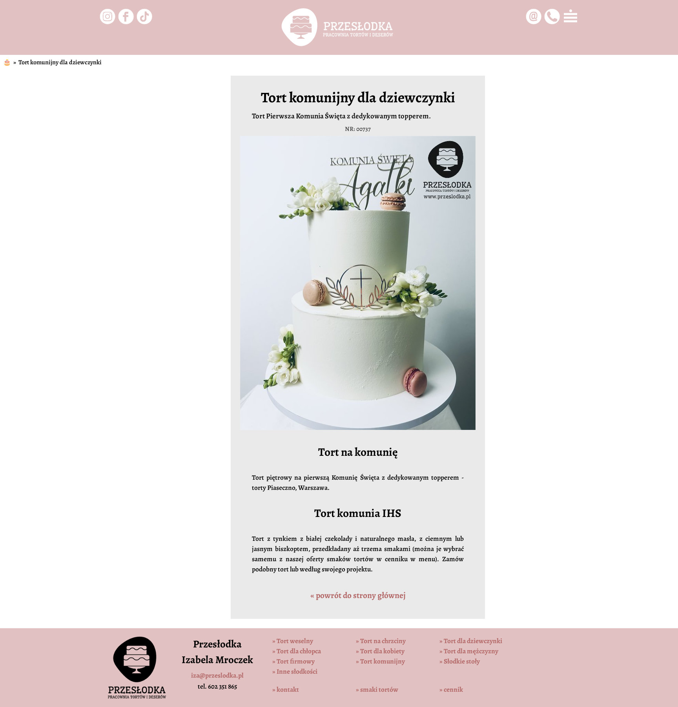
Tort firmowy (293, 661)
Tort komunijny (380, 661)
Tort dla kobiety (380, 651)
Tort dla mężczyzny (468, 651)
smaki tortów (377, 689)
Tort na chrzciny (381, 640)
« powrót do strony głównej (358, 595)
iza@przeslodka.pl (217, 675)
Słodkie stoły (459, 661)
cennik (451, 689)
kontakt (285, 689)
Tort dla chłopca (296, 651)
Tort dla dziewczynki (470, 640)
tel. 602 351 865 (217, 686)
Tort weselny (292, 640)
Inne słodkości (294, 671)
